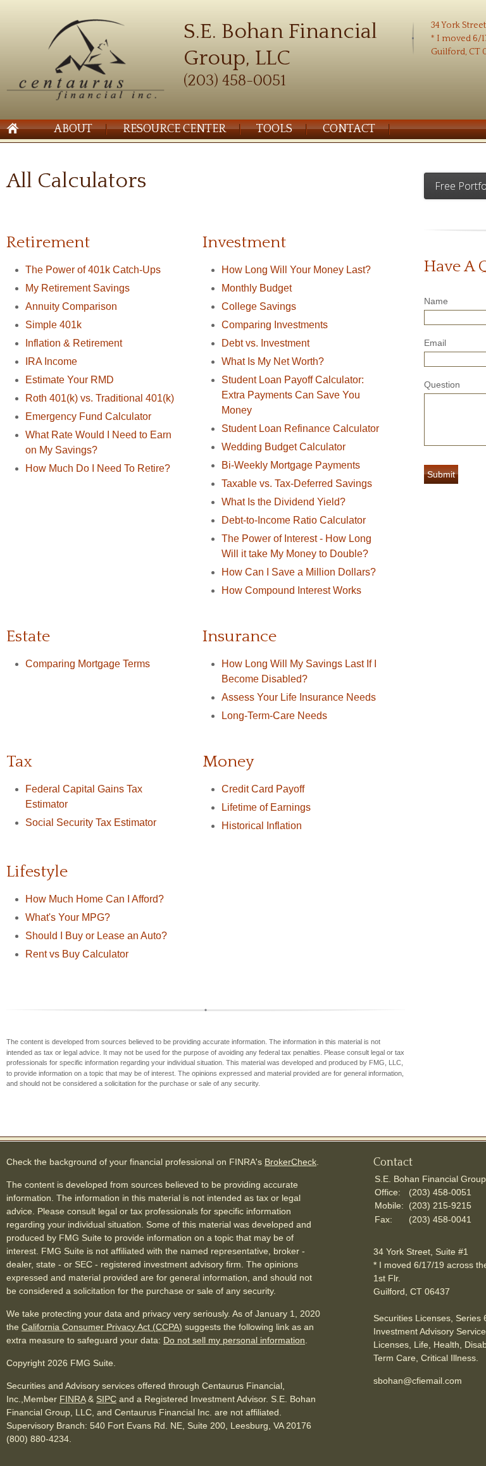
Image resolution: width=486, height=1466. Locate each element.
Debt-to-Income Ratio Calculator (293, 520)
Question (442, 384)
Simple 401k (53, 324)
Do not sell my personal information (234, 1340)
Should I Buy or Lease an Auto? (96, 935)
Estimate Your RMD (69, 379)
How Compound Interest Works (291, 590)
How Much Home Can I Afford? (94, 899)
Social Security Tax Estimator (90, 822)
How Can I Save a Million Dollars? (298, 572)
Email (435, 343)
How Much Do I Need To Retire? (97, 468)
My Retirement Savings (77, 288)
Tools (274, 129)
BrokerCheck (290, 1162)
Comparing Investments (274, 324)
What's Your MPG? (67, 917)
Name (436, 301)
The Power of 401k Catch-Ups (93, 269)
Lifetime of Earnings (266, 807)
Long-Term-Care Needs (274, 715)
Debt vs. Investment (265, 343)
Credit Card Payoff (262, 789)
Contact (349, 129)
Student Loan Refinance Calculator (300, 428)
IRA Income (51, 361)
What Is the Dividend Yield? (283, 501)
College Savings (258, 306)
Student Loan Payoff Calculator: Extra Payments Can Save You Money (292, 395)
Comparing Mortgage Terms (87, 663)
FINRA (72, 1399)
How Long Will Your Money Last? (296, 269)
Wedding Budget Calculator (283, 446)
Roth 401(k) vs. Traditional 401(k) (99, 398)
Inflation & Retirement (73, 343)
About (73, 129)
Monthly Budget (256, 288)
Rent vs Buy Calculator (76, 954)
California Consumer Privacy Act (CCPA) (102, 1327)
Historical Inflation (261, 825)
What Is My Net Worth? (272, 361)
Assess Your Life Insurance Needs (298, 697)
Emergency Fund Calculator (88, 416)
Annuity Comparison (71, 306)
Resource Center (174, 129)
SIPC (106, 1399)
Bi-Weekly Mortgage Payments (290, 465)
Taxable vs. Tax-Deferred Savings (296, 483)
